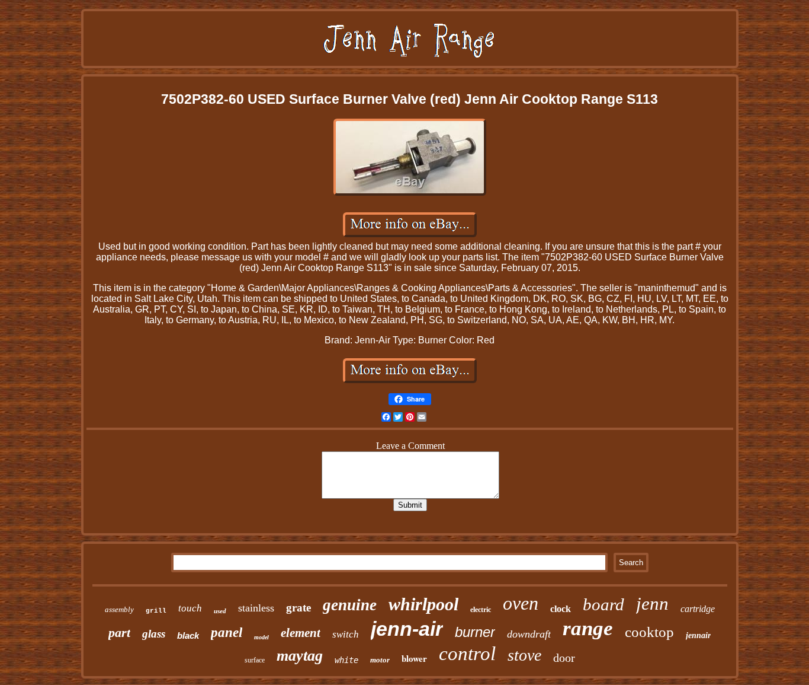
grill (156, 610)
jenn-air (407, 628)
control (467, 653)
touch (190, 608)
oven (520, 603)
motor (380, 659)
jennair (698, 635)
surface (255, 660)
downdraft (529, 634)
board (603, 604)
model (261, 637)
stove (524, 655)
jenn (652, 603)
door (564, 657)
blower (414, 658)
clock (560, 609)
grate (298, 607)
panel (226, 632)
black (188, 635)
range (588, 628)
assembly (119, 609)
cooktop (649, 632)
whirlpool (423, 604)
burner (475, 632)
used (220, 610)
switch (345, 634)
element (300, 633)
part (119, 632)
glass (153, 633)
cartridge (697, 609)
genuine (350, 605)
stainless (256, 608)
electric (480, 610)
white (346, 660)
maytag (300, 655)
